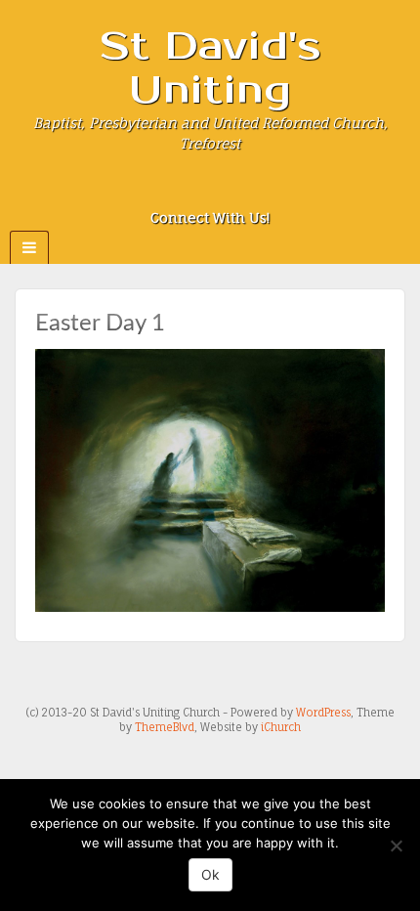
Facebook (184, 190)
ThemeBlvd (164, 727)
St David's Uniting (210, 68)
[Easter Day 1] (210, 479)
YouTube (263, 190)
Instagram (210, 190)
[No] (395, 845)
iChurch (281, 727)
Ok (210, 874)
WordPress (323, 712)
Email (158, 190)
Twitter (237, 190)
